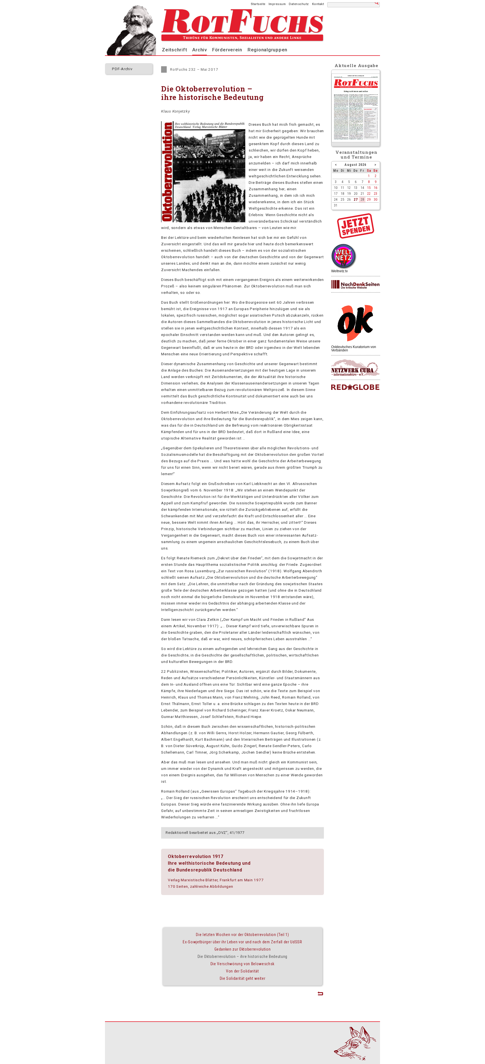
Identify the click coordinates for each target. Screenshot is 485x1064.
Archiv (199, 49)
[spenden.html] (355, 237)
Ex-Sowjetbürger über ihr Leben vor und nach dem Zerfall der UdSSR (242, 942)
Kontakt (318, 4)
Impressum (277, 4)
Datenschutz (299, 4)
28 (362, 199)
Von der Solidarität (242, 971)
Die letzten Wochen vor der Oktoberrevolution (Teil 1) (242, 934)
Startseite (258, 4)
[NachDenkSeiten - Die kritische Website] (355, 284)
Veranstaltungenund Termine (356, 154)
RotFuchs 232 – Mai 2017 (194, 69)
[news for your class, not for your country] (355, 387)
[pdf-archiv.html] (355, 141)
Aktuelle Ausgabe (356, 65)
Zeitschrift (174, 49)
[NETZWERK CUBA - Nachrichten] (355, 367)
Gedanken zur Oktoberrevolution (242, 949)
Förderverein (227, 49)
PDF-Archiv (122, 69)
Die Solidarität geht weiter (243, 978)
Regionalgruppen (267, 49)
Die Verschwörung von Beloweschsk (242, 964)
